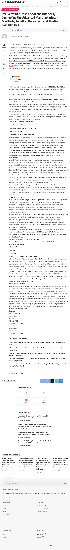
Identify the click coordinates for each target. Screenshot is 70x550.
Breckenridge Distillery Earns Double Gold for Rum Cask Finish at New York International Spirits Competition (60, 463)
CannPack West (17, 237)
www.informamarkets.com (26, 281)
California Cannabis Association (21, 122)
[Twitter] (43, 393)
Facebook (13, 247)
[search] (57, 2)
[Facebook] (26, 393)
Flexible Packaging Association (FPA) (23, 128)
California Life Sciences (18, 125)
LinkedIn (13, 250)
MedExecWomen (16, 131)
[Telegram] (43, 401)
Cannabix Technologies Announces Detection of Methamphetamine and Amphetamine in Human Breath (26, 463)
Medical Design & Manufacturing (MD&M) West (28, 232)
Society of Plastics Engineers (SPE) (22, 134)
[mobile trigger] (3, 2)
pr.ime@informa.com (16, 323)
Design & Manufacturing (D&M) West (31, 63)
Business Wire (20, 374)
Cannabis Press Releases (10, 9)
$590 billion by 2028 (55, 87)
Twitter (13, 253)
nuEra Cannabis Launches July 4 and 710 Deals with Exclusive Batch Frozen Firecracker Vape (9, 463)
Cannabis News (15, 2)
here (42, 44)
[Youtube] (26, 401)
